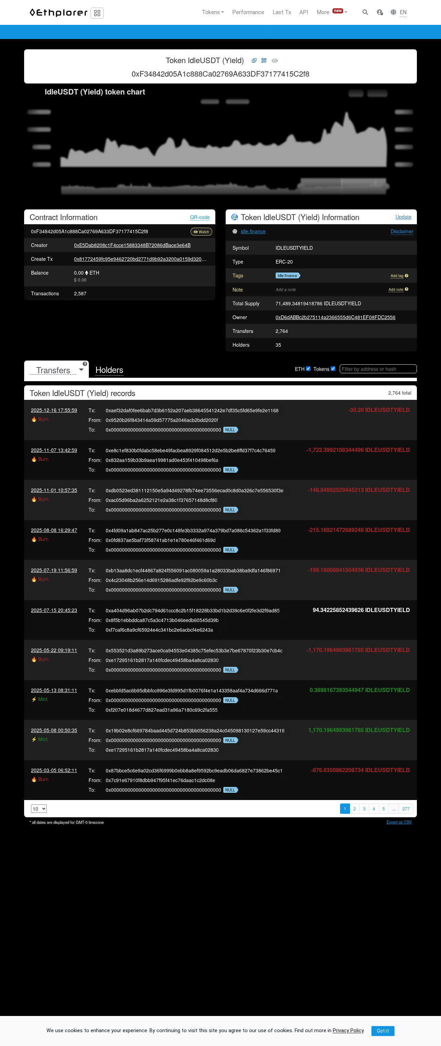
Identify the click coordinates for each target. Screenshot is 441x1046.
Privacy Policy (348, 1031)
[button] (379, 12)
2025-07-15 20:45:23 (54, 609)
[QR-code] (263, 61)
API (303, 12)
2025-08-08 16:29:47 (54, 529)
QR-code (200, 217)
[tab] (56, 370)
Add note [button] (396, 289)
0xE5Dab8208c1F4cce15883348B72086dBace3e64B (132, 244)
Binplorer (251, 32)
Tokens (321, 368)
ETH (300, 368)
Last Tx (282, 12)
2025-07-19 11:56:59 (54, 569)
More (329, 12)
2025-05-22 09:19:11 (54, 650)
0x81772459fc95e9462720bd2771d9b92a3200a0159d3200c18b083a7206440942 (164, 258)
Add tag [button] (397, 275)
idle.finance (253, 231)
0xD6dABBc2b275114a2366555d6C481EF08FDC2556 (336, 317)
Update (403, 217)
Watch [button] (204, 231)
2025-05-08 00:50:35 (54, 730)
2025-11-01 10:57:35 (54, 489)
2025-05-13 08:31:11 (54, 690)
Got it (383, 1031)
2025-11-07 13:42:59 (54, 449)
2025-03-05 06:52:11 (54, 770)
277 (406, 808)
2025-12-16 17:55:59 (54, 409)
